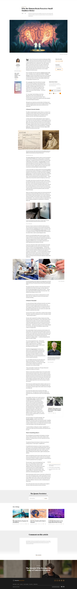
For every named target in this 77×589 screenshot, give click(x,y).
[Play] (50, 90)
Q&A (13, 519)
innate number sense (31, 157)
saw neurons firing (33, 289)
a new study (30, 82)
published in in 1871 (45, 72)
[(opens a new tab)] (17, 87)
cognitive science (51, 407)
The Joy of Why (33, 519)
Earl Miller (48, 169)
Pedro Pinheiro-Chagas (31, 398)
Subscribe (45, 498)
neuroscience (24, 6)
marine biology (51, 519)
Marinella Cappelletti (29, 418)
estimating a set (37, 228)
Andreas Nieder (42, 161)
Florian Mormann (40, 247)
